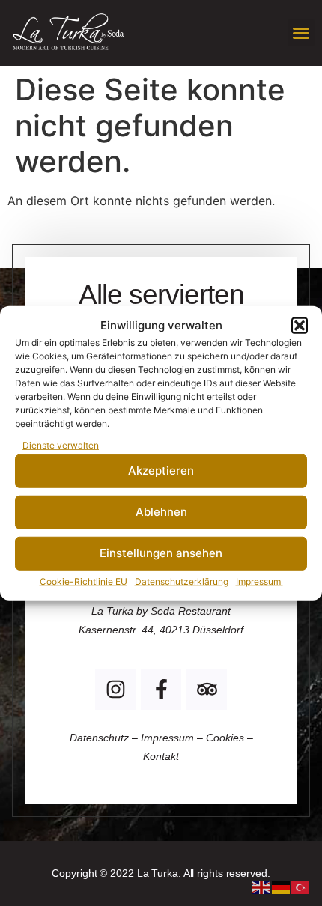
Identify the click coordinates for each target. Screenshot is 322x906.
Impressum (259, 580)
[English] (262, 885)
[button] (299, 325)
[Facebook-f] (161, 689)
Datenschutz (101, 738)
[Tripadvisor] (206, 689)
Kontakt (161, 756)
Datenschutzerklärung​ (181, 580)
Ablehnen (161, 512)
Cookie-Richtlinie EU (83, 580)
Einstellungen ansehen (161, 553)
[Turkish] (301, 885)
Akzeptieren (161, 470)
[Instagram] (115, 689)
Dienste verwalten (60, 444)
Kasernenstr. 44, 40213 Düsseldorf (161, 630)
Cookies (225, 738)
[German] (281, 885)
